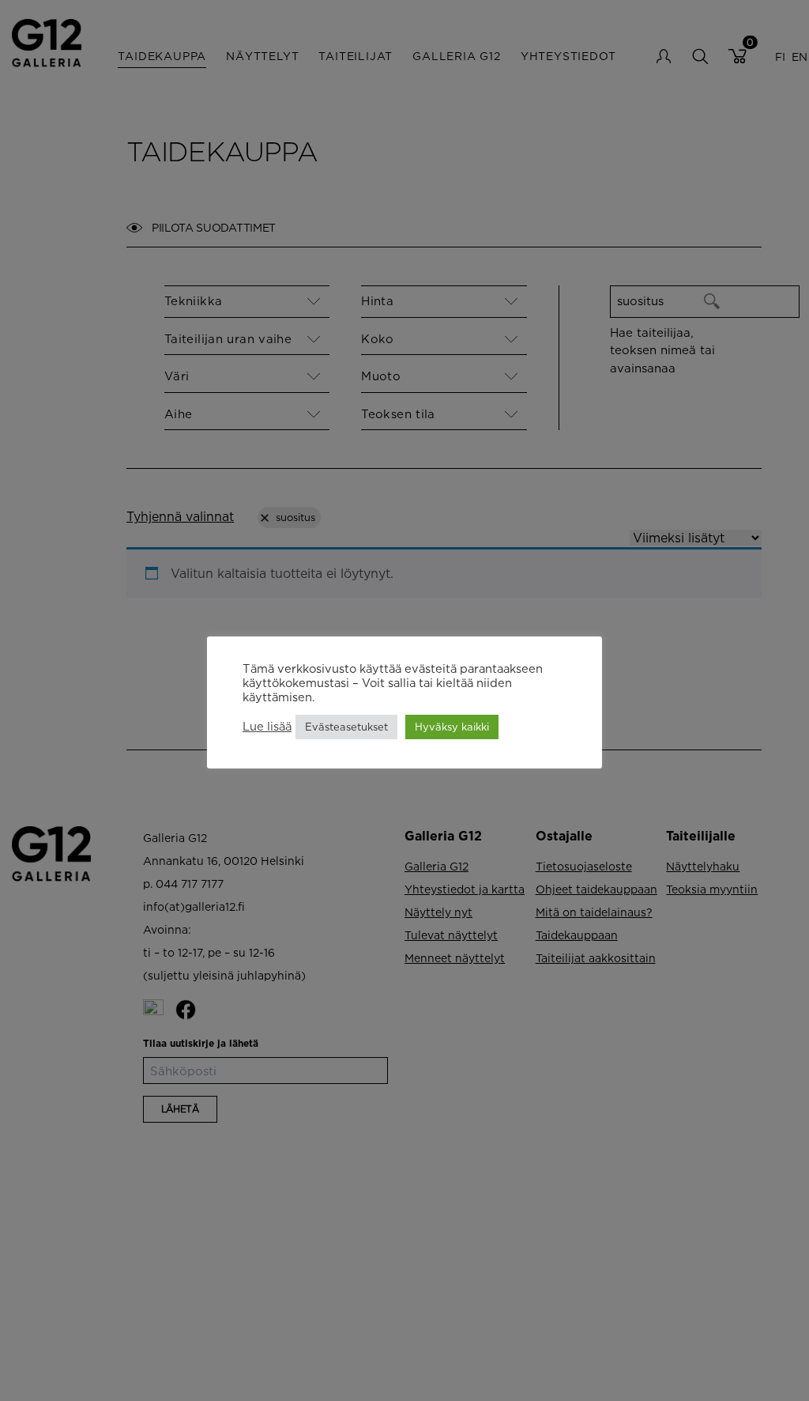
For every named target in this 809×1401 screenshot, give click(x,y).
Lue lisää (267, 726)
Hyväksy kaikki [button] (452, 726)
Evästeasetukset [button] (346, 726)
